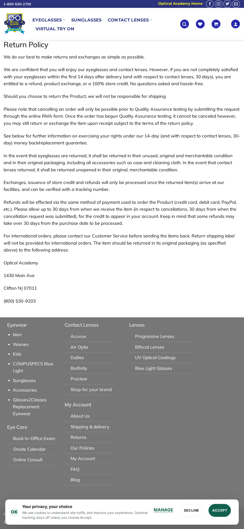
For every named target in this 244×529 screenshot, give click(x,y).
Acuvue (78, 336)
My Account (83, 458)
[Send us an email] (236, 4)
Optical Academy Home (180, 3)
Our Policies (82, 448)
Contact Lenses (128, 20)
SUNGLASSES (86, 20)
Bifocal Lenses (149, 347)
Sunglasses (24, 380)
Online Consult (27, 459)
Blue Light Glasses (153, 368)
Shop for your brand (91, 389)
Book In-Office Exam (34, 438)
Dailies (77, 357)
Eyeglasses (47, 20)
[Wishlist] (200, 24)
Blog (75, 479)
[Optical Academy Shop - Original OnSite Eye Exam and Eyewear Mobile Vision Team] (14, 24)
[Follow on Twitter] (227, 4)
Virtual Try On (55, 28)
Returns (78, 437)
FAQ (75, 469)
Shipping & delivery (90, 426)
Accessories (25, 390)
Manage (163, 509)
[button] (216, 24)
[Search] (184, 24)
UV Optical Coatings (155, 357)
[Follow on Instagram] (219, 4)
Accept (219, 510)
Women (21, 344)
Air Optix (79, 347)
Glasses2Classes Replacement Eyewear (29, 407)
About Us (80, 416)
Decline (191, 510)
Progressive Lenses (154, 336)
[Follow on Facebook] (210, 4)
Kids (17, 354)
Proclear (79, 379)
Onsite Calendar (29, 449)
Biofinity (79, 368)
